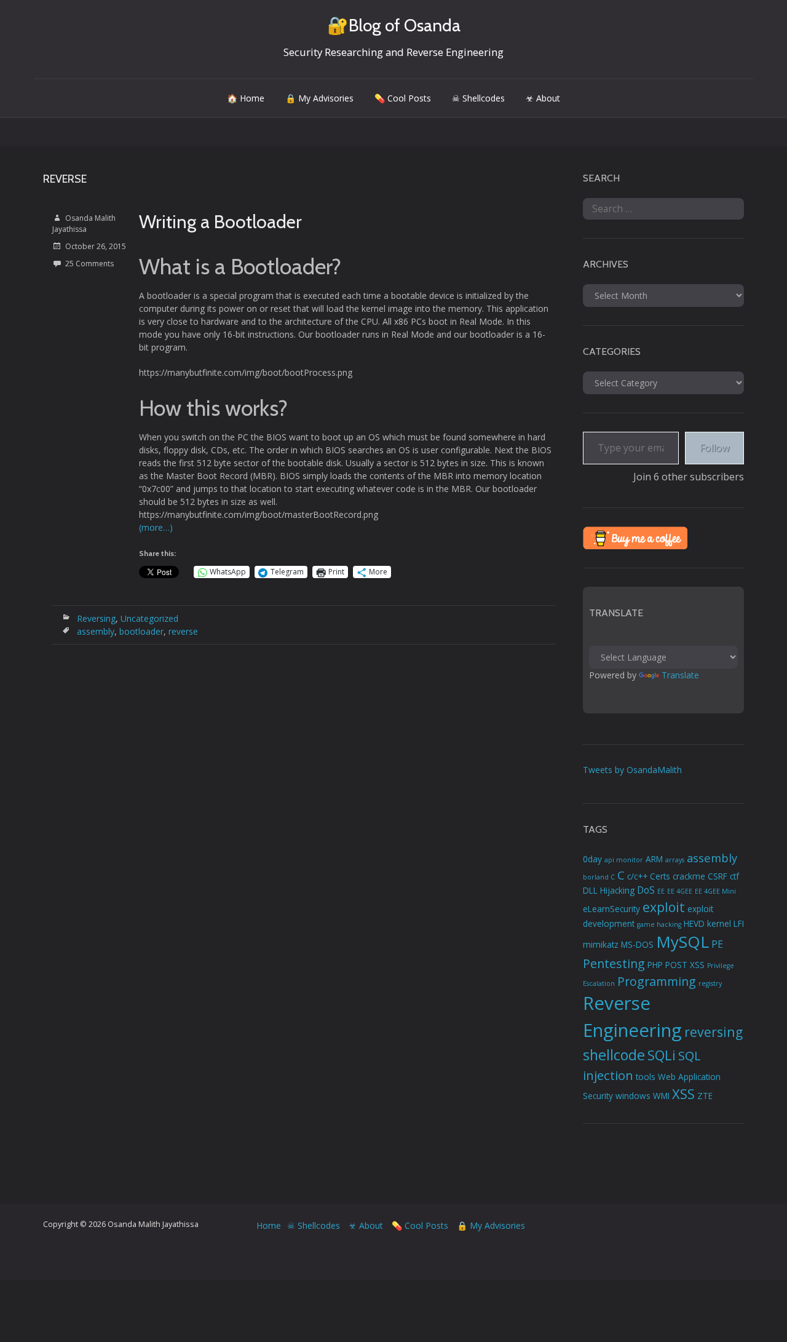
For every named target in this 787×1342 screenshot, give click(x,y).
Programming (656, 981)
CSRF (717, 876)
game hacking (659, 924)
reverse (183, 631)
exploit (664, 907)
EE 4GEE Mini (715, 891)
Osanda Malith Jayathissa (84, 223)
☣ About (543, 98)
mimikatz (601, 944)
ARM (654, 859)
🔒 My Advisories (319, 98)
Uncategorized (149, 618)
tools (645, 1076)
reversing (713, 1032)
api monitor (623, 860)
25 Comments (89, 263)
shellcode (614, 1055)
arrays (674, 860)
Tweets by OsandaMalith (632, 770)
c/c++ (637, 876)
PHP (655, 965)
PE (717, 944)
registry (710, 983)
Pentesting (614, 963)
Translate (680, 675)
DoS (646, 890)
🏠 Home (245, 98)
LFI (739, 923)
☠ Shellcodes (478, 98)
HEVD (694, 923)
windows (633, 1096)
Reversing (96, 618)
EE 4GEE (679, 891)
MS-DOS (637, 944)
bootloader (141, 631)
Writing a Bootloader (220, 221)
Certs (660, 876)
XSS (683, 1094)
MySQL (682, 942)
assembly (95, 631)
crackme (689, 876)
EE (661, 891)
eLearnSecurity (611, 909)
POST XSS (685, 965)
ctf (734, 876)
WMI (661, 1096)
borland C (599, 877)
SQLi (661, 1055)
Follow (714, 448)
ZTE (705, 1096)
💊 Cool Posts (402, 98)
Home (268, 1225)
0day (592, 859)
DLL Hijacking (609, 890)
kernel (719, 923)
